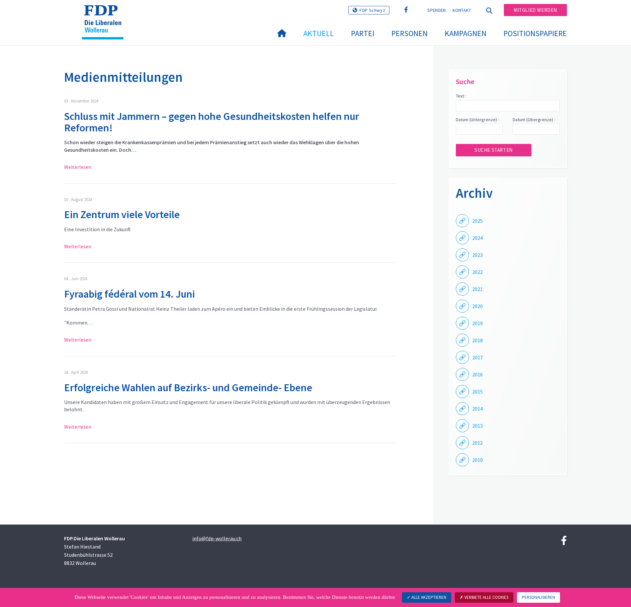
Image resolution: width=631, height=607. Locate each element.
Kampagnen (465, 33)
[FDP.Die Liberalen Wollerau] (105, 13)
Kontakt (462, 10)
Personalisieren (538, 597)
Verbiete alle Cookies (485, 597)
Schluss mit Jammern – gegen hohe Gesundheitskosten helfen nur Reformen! (211, 122)
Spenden (436, 10)
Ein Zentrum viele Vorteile (122, 214)
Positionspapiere (535, 33)
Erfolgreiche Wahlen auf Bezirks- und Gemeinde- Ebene (188, 387)
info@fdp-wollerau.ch (217, 538)
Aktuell (318, 33)
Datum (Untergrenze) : (477, 120)
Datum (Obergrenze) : (534, 120)
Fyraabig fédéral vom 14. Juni (129, 294)
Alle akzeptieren (428, 597)
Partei (362, 33)
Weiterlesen (77, 167)
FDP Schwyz (372, 10)
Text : (461, 96)
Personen (409, 33)
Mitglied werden (535, 10)
